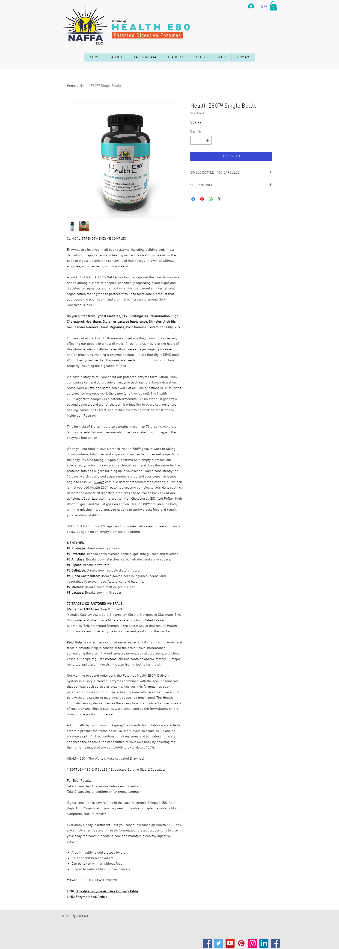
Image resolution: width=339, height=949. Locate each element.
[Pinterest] (241, 943)
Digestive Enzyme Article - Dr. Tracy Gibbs (107, 891)
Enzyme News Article (91, 897)
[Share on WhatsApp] (211, 199)
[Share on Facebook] (193, 199)
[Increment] (208, 140)
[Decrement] (194, 140)
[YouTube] (230, 943)
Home (71, 86)
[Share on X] (219, 199)
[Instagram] (252, 943)
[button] (273, 6)
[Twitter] (218, 943)
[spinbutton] (201, 140)
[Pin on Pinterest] (202, 199)
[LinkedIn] (263, 943)
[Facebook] (207, 943)
